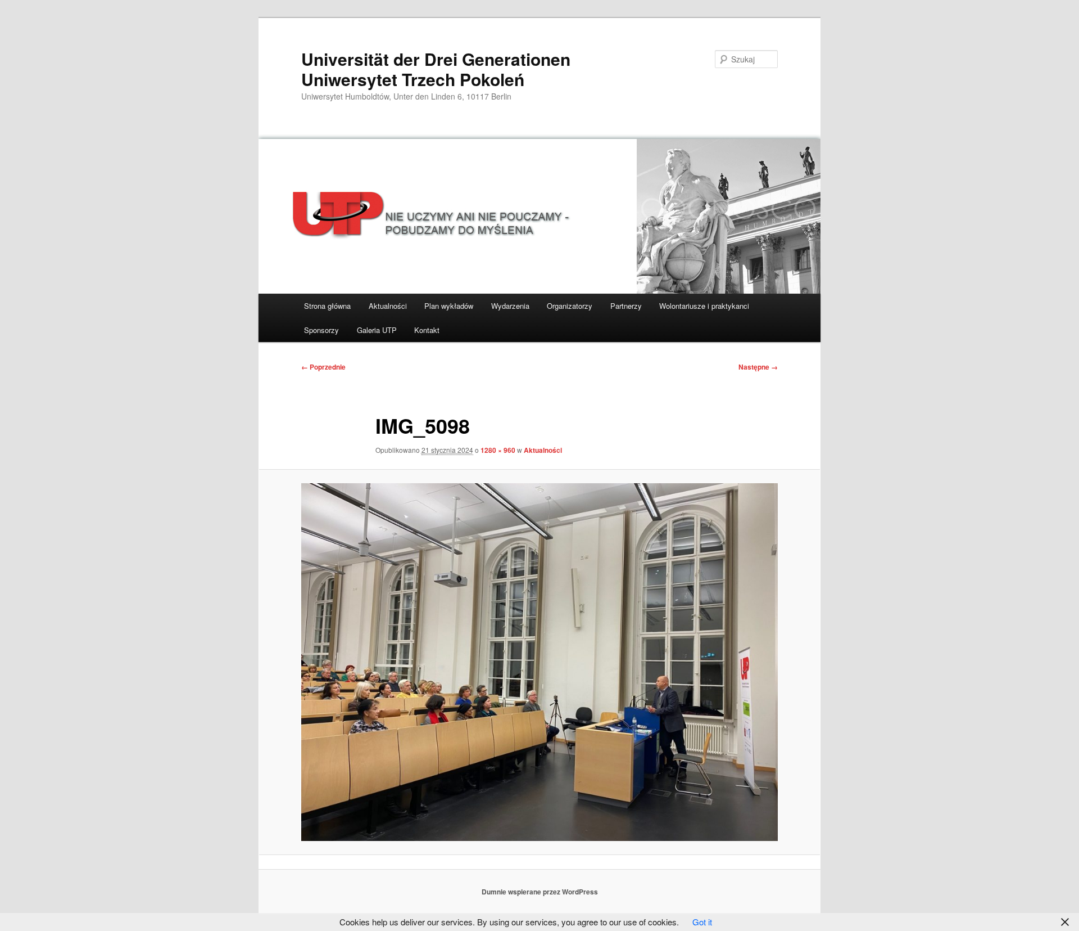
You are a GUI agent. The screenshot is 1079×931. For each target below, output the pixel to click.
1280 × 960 (497, 450)
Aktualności (388, 305)
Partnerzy (626, 305)
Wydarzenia (510, 305)
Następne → (758, 367)
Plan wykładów (448, 305)
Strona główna (327, 305)
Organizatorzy (569, 305)
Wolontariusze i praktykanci (704, 305)
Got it (702, 922)
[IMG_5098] (539, 662)
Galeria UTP (377, 330)
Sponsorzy (321, 330)
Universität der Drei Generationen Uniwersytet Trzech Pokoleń (435, 69)
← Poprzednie (323, 367)
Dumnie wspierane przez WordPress (540, 892)
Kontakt (426, 330)
